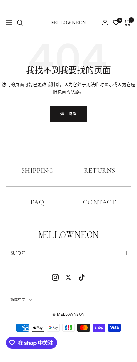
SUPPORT (18, 253)
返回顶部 (68, 113)
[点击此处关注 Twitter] (68, 277)
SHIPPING (37, 171)
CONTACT (99, 202)
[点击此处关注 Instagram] (55, 277)
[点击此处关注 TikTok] (81, 277)
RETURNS (99, 171)
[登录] (105, 22)
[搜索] (20, 23)
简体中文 (17, 299)
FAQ (37, 202)
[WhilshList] (116, 23)
